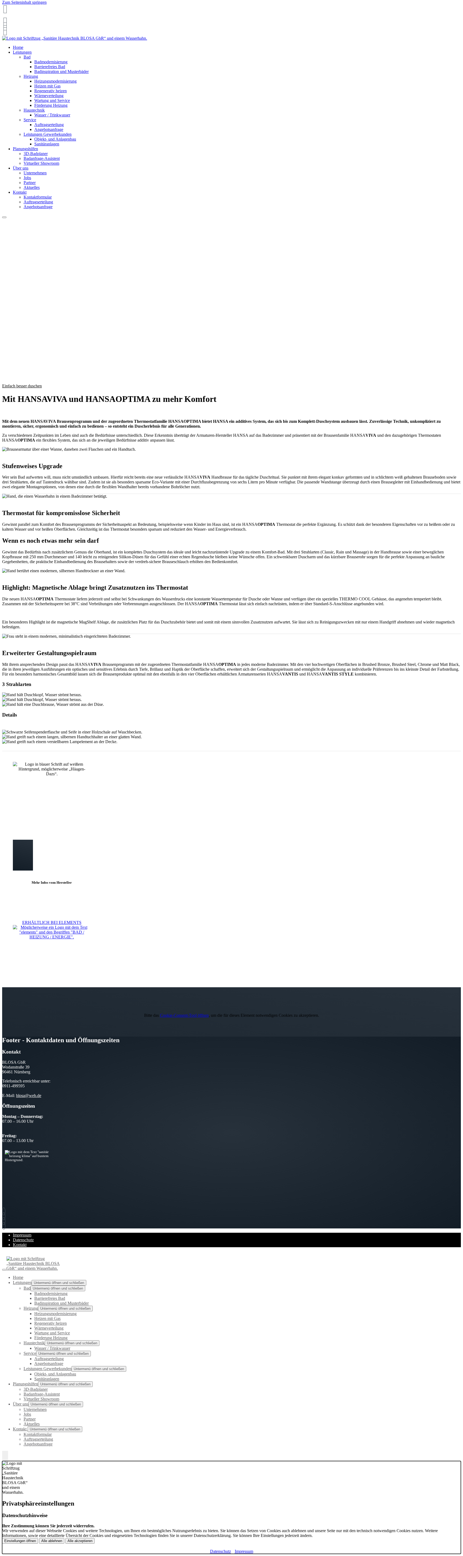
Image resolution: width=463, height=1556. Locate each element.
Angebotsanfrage (48, 129)
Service (30, 120)
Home (18, 1277)
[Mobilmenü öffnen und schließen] (4, 217)
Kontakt (20, 192)
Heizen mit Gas (47, 86)
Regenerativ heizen (50, 91)
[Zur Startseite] (74, 38)
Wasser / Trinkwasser (52, 115)
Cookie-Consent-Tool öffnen (184, 1015)
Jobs (27, 177)
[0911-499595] (5, 1211)
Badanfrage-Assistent (42, 158)
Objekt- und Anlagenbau (55, 139)
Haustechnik (34, 110)
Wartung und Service (52, 100)
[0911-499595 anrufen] (5, 9)
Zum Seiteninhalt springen (24, 2)
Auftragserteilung (49, 124)
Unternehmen (35, 173)
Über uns (20, 168)
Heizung (31, 76)
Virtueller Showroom (41, 163)
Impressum (22, 1235)
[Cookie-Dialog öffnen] (5, 1456)
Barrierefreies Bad (49, 66)
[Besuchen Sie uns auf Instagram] (5, 26)
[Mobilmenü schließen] (4, 1270)
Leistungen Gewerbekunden (48, 134)
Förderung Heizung (51, 105)
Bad (27, 57)
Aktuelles (32, 187)
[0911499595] (5, 31)
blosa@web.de (28, 1095)
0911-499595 (15, 17)
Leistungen (22, 52)
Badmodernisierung (51, 62)
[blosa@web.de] (5, 21)
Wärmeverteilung (49, 95)
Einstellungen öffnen (20, 1541)
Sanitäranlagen (46, 144)
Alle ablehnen (51, 1541)
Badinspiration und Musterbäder (61, 71)
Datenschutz (23, 1240)
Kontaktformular (38, 197)
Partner (30, 182)
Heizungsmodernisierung (55, 81)
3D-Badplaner (36, 153)
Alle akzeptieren (80, 1541)
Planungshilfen (25, 148)
